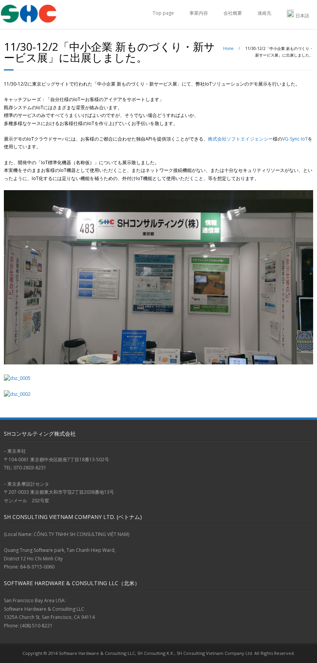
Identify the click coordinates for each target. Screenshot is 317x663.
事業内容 (198, 13)
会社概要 (232, 13)
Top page (163, 13)
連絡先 (264, 13)
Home (228, 48)
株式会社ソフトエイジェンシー (240, 139)
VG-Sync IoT (295, 139)
